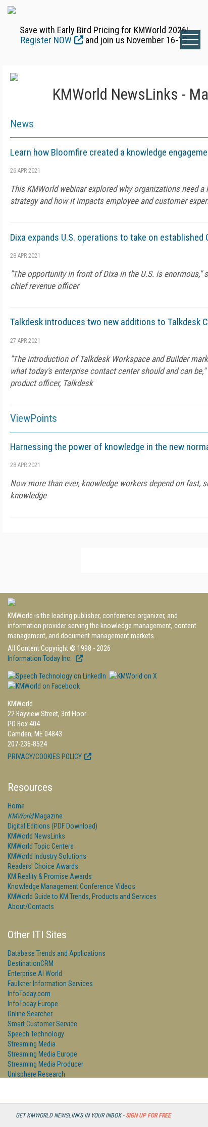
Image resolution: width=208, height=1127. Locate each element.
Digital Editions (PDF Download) (52, 826)
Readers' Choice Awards (43, 866)
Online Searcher (30, 1014)
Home (16, 806)
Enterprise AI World (35, 973)
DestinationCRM (31, 963)
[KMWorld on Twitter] (132, 676)
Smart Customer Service (42, 1024)
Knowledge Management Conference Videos (71, 886)
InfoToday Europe (33, 1004)
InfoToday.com (29, 994)
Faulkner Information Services (50, 984)
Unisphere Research (36, 1074)
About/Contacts (31, 907)
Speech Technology (36, 1034)
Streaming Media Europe (42, 1054)
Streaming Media (32, 1044)
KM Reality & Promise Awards (50, 876)
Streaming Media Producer (45, 1064)
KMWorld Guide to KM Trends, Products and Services (82, 896)
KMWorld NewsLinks (36, 836)
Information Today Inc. (40, 658)
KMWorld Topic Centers (41, 846)
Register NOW (46, 40)
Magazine (35, 816)
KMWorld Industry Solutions (47, 856)
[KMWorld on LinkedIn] (57, 676)
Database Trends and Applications (57, 953)
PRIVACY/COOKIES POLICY (45, 757)
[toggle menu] (190, 39)
